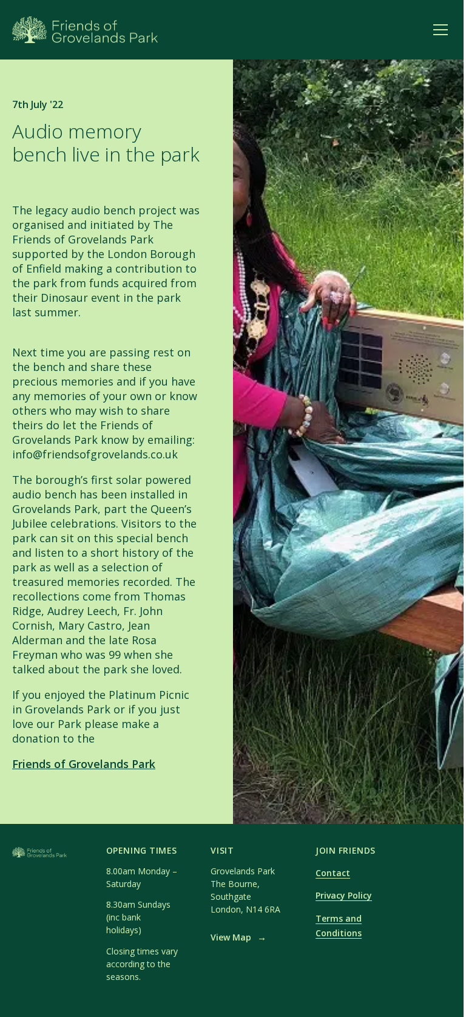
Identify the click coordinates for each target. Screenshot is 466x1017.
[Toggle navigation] (440, 29)
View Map (238, 937)
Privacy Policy (344, 895)
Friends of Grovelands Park (83, 764)
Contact (333, 873)
